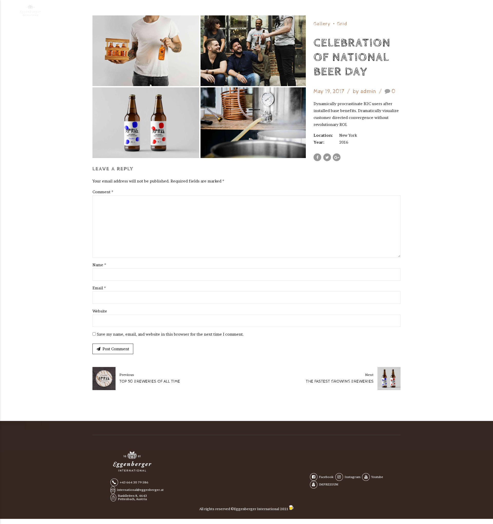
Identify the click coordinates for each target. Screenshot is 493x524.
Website (99, 311)
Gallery (322, 24)
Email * (99, 288)
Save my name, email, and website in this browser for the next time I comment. (170, 334)
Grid (342, 24)
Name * (99, 264)
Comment (102, 191)
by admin (364, 91)
